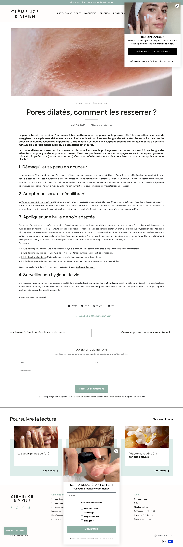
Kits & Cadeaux (57, 515)
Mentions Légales (141, 507)
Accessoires (56, 519)
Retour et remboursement (144, 519)
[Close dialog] (116, 451)
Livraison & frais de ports (143, 515)
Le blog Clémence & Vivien (95, 103)
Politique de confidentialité (84, 396)
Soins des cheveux (58, 507)
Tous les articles (161, 419)
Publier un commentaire (91, 388)
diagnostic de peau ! (85, 267)
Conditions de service (111, 396)
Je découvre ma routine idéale (152, 52)
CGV (136, 503)
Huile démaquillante (89, 178)
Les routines (56, 511)
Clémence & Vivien (22, 535)
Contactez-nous (140, 499)
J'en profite (91, 529)
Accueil (79, 103)
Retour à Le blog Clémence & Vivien (93, 316)
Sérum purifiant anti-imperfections (37, 202)
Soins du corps (57, 503)
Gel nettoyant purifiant (70, 186)
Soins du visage (57, 499)
